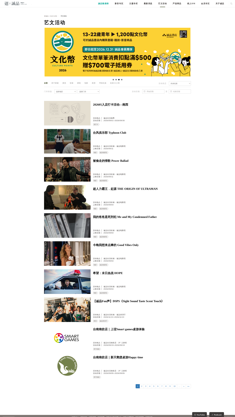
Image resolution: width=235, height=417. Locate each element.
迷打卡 (96, 124)
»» (188, 386)
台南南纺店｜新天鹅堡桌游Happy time (118, 357)
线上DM (191, 3)
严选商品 (177, 3)
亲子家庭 (55, 83)
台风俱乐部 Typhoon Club (109, 132)
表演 (93, 83)
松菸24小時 (115, 83)
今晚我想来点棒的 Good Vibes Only (116, 245)
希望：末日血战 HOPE (108, 273)
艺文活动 (162, 3)
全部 (46, 83)
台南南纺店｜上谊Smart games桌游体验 (119, 329)
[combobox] (180, 83)
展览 (64, 83)
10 (175, 386)
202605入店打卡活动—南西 (110, 104)
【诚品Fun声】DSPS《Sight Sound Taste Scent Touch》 (128, 301)
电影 (86, 83)
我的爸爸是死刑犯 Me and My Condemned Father (125, 216)
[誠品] (16, 3)
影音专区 (119, 3)
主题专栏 (133, 3)
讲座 (71, 83)
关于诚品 (220, 3)
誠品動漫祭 (103, 3)
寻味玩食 (102, 83)
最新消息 (148, 3)
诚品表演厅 (103, 321)
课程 (79, 83)
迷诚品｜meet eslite (50, 16)
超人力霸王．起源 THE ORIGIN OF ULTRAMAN (125, 188)
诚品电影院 (103, 152)
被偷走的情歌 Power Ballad (110, 160)
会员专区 (205, 3)
